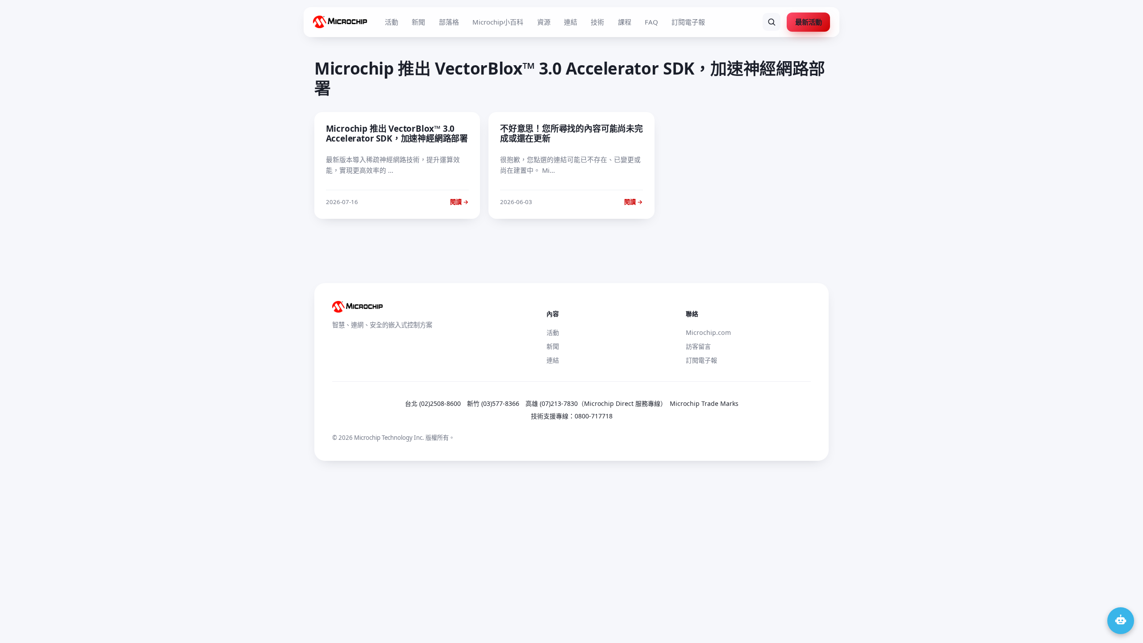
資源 (544, 21)
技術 (597, 21)
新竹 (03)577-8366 (493, 403)
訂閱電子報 (688, 21)
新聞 (418, 21)
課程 (624, 21)
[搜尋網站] (771, 22)
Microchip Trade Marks (704, 403)
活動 (391, 21)
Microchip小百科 (497, 21)
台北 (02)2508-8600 (433, 403)
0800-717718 (594, 416)
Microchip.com (708, 332)
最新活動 (808, 21)
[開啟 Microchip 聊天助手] (1120, 620)
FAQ (651, 21)
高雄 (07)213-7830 (552, 403)
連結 (570, 21)
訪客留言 (698, 346)
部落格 (449, 21)
